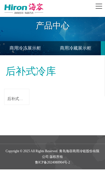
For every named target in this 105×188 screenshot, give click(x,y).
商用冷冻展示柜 (25, 48)
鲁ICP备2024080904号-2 (52, 162)
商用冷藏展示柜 (75, 48)
